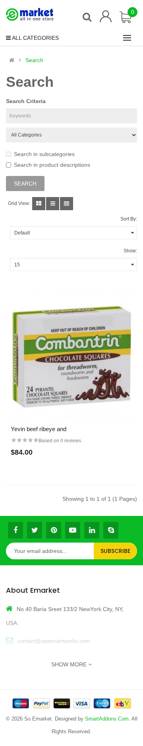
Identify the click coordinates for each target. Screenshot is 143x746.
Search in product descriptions (52, 165)
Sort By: (128, 219)
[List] (52, 203)
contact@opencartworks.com (53, 641)
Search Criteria (26, 101)
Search (34, 60)
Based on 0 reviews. (60, 440)
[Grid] (38, 203)
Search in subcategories (44, 154)
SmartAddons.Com (107, 719)
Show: (130, 251)
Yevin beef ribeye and (38, 429)
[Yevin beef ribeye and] (71, 354)
